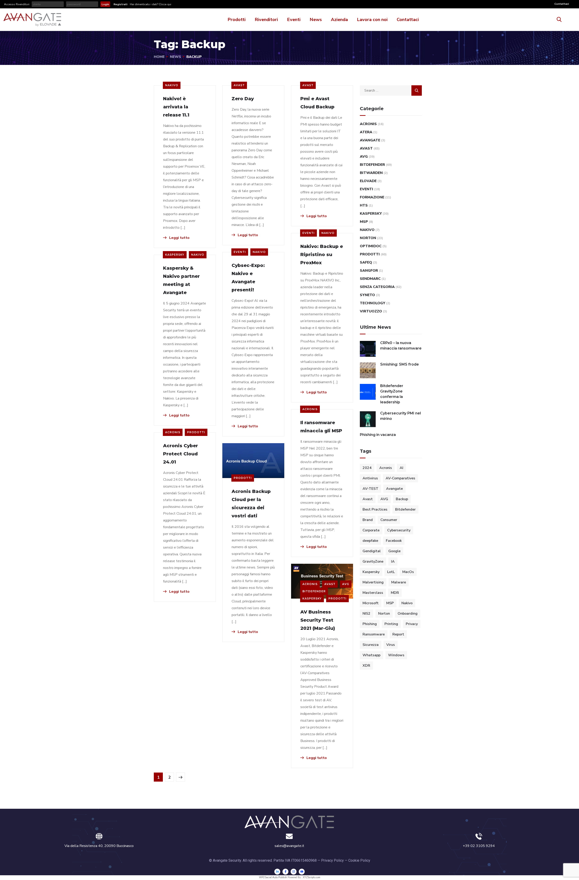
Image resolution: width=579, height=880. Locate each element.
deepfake (370, 540)
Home (159, 56)
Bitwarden (371, 172)
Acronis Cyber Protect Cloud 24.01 (180, 454)
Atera (366, 132)
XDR (366, 665)
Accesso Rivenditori (16, 4)
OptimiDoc (371, 246)
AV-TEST (370, 488)
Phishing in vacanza (378, 435)
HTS (364, 205)
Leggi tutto (179, 237)
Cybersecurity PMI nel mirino (400, 416)
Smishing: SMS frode (399, 364)
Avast (239, 85)
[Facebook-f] (285, 872)
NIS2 (366, 613)
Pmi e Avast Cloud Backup (317, 102)
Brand (368, 519)
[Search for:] (391, 90)
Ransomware (374, 634)
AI (401, 467)
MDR (395, 592)
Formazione (372, 197)
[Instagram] (294, 872)
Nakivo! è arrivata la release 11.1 (176, 107)
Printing (391, 623)
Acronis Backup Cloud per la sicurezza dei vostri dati (251, 503)
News (316, 20)
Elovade (368, 180)
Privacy (412, 623)
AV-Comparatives (400, 478)
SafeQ (366, 262)
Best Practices (375, 509)
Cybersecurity (399, 530)
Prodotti (237, 20)
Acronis (310, 409)
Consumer (388, 519)
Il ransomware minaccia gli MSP (321, 426)
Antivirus (370, 478)
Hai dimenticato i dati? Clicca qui (150, 4)
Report (398, 634)
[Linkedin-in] (277, 872)
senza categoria (377, 286)
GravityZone (373, 561)
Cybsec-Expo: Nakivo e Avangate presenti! (248, 278)
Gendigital (372, 551)
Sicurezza (371, 644)
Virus (390, 644)
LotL (391, 571)
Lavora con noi (372, 20)
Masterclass (373, 592)
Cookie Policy (359, 860)
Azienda (339, 20)
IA (393, 561)
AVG (345, 584)
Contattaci (561, 4)
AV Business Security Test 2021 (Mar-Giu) (317, 620)
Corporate (371, 530)
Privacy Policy (332, 860)
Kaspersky (174, 254)
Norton (368, 237)
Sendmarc (370, 278)
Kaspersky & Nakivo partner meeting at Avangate (181, 280)
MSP (364, 221)
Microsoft (371, 603)
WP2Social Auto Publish (273, 877)
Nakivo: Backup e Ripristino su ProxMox (321, 254)
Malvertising (373, 582)
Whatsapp (371, 655)
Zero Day (243, 98)
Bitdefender (314, 591)
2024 (367, 467)
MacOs (408, 571)
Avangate (370, 140)
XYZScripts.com (311, 877)
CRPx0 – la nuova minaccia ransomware (401, 345)
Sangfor (369, 270)
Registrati (120, 4)
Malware (398, 582)
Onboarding (408, 613)
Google (394, 551)
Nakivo (171, 85)
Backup (402, 499)
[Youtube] (302, 872)
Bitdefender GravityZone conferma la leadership (391, 394)
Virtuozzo (371, 311)
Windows (396, 655)
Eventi (294, 20)
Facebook (394, 540)
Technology (372, 303)
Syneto (367, 295)
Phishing (370, 623)
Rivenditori (266, 20)
